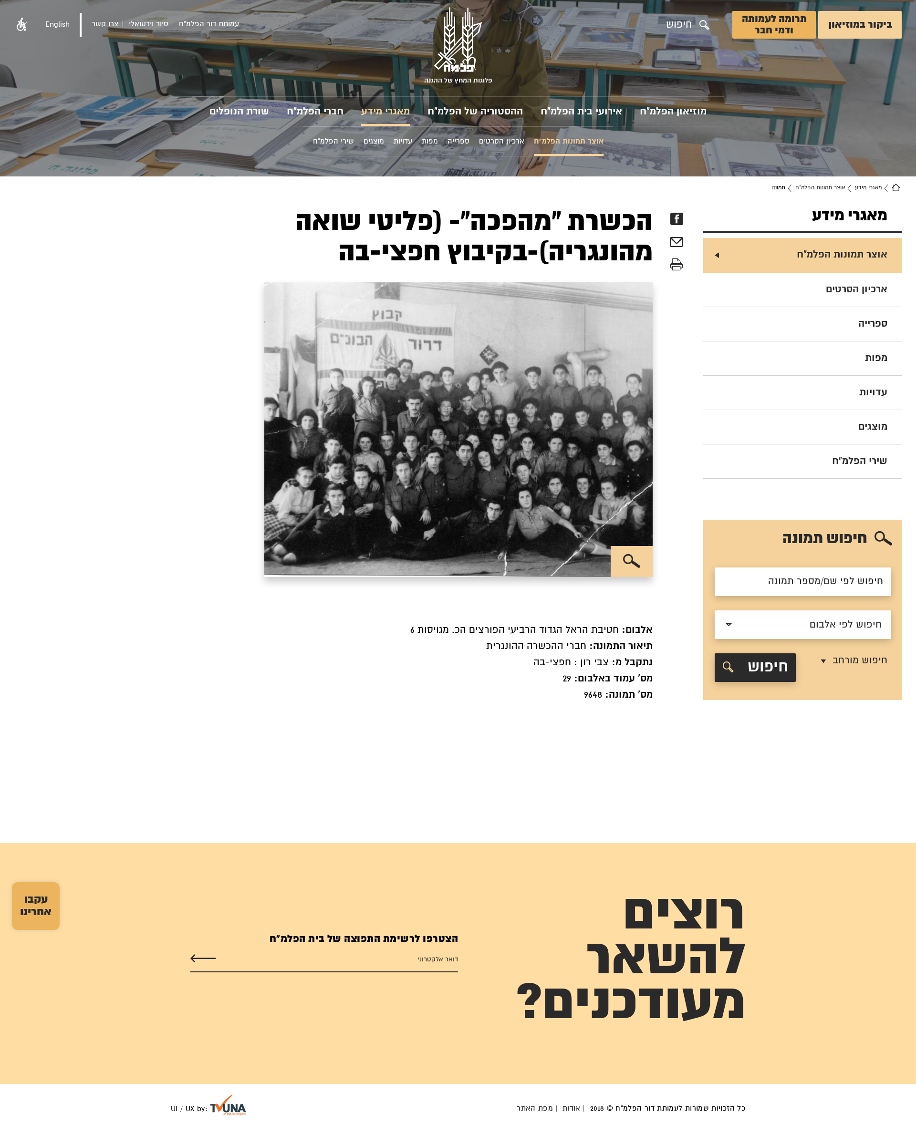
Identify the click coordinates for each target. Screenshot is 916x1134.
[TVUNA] (228, 1105)
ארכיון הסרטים (856, 289)
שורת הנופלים (239, 111)
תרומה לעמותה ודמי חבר (774, 25)
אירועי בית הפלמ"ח (581, 111)
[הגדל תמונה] (632, 561)
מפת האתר (535, 1108)
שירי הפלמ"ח (859, 461)
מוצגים (872, 427)
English (57, 24)
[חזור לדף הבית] (896, 188)
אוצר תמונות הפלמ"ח (820, 187)
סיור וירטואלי (148, 24)
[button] (22, 24)
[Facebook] (676, 219)
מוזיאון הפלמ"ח (673, 111)
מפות (876, 358)
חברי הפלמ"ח (315, 111)
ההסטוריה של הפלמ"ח (475, 111)
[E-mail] (676, 243)
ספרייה (872, 324)
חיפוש (765, 667)
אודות (571, 1108)
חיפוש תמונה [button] (824, 539)
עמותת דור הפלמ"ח (209, 24)
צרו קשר (105, 24)
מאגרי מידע (385, 111)
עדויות (873, 392)
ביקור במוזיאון (860, 25)
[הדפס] (676, 264)
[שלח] (203, 958)
